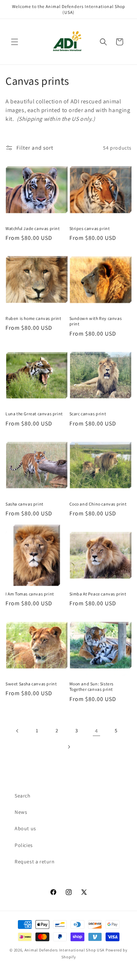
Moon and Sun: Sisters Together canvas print (91, 686)
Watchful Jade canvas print (32, 228)
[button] (15, 42)
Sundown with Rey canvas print (95, 321)
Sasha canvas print (24, 504)
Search (23, 795)
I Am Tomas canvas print (29, 594)
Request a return (35, 861)
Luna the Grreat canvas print (34, 413)
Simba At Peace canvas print (97, 594)
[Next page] (69, 747)
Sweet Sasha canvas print (31, 683)
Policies (24, 845)
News (21, 812)
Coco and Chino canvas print (98, 504)
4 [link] (96, 730)
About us (25, 828)
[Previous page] (17, 731)
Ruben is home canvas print (33, 318)
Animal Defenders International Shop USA (64, 950)
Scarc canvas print (87, 413)
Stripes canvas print (89, 228)
